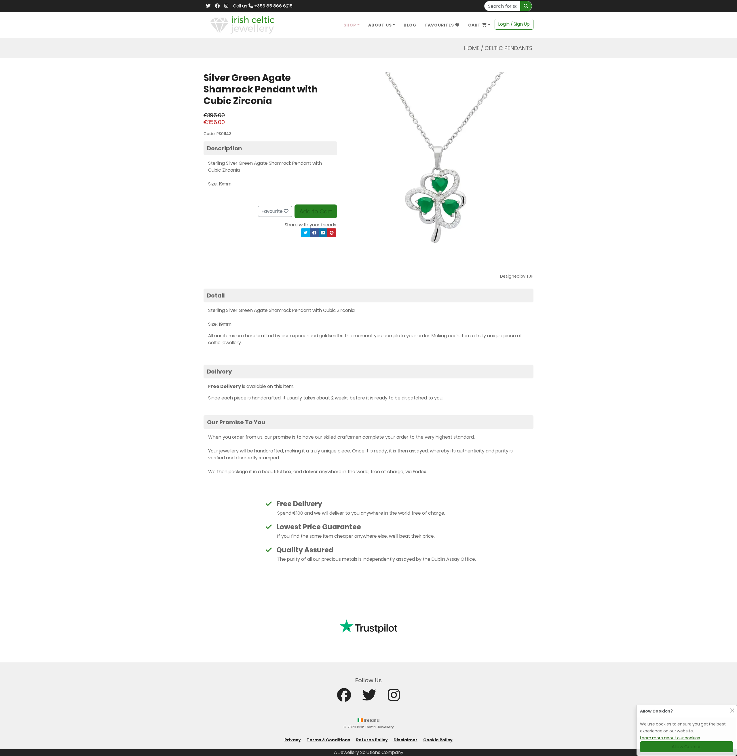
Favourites (440, 25)
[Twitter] (208, 6)
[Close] (732, 710)
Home (472, 48)
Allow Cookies (687, 746)
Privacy (292, 740)
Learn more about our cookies (670, 738)
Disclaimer (405, 740)
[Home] (242, 24)
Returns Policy (372, 740)
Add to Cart (315, 211)
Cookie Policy (438, 740)
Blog (410, 25)
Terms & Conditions (328, 740)
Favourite (273, 211)
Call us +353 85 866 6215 (262, 6)
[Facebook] (217, 6)
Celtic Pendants (508, 48)
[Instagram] (226, 6)
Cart (475, 25)
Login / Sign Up (514, 24)
